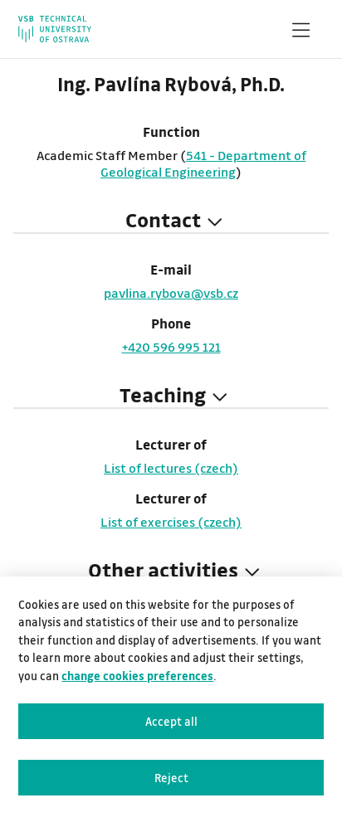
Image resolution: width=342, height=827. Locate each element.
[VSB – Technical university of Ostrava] (54, 29)
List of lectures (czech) (171, 468)
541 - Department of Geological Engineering (203, 163)
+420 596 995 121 (171, 346)
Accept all (171, 721)
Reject (171, 778)
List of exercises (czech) (171, 521)
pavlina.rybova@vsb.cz (171, 293)
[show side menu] (300, 33)
